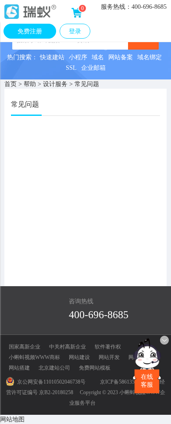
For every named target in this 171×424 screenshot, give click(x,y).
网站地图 (12, 419)
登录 (75, 31)
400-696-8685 (98, 314)
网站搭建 (19, 368)
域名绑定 (149, 57)
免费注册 (30, 31)
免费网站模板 (94, 368)
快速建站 (52, 57)
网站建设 (79, 357)
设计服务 (55, 84)
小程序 (78, 57)
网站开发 (109, 357)
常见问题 (87, 84)
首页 (10, 84)
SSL (71, 68)
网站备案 (120, 57)
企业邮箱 (93, 68)
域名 (98, 57)
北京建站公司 (54, 368)
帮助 (30, 84)
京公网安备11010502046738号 (51, 382)
